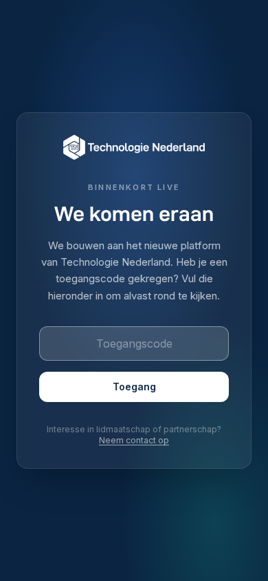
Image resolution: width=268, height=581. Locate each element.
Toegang (134, 386)
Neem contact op (134, 440)
